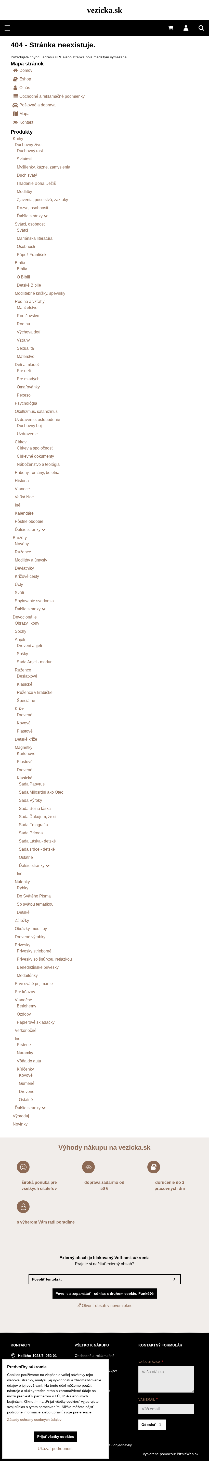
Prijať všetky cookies (55, 1437)
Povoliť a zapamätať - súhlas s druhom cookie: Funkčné (105, 1293)
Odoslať (148, 1425)
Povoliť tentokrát (47, 1279)
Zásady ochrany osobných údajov (34, 1419)
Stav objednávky (118, 1445)
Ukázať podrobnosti (55, 1448)
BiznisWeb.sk (187, 1454)
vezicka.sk (104, 10)
